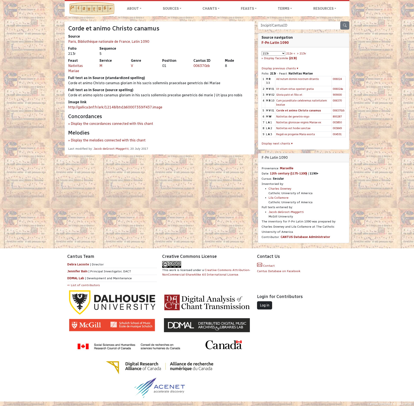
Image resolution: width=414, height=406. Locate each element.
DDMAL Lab (75, 278)
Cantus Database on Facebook (278, 271)
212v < (290, 53)
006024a (338, 88)
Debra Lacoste (78, 264)
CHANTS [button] (209, 8)
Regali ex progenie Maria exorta (295, 134)
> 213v (301, 53)
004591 (337, 134)
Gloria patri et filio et (289, 94)
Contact (268, 266)
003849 (337, 128)
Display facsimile (280, 58)
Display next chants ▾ (277, 143)
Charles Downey (279, 188)
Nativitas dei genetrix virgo (292, 116)
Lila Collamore (278, 198)
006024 (337, 79)
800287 (337, 116)
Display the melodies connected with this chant (108, 140)
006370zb (201, 66)
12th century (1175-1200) (288, 173)
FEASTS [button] (247, 8)
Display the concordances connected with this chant (112, 124)
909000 (337, 94)
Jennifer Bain (77, 271)
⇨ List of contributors (83, 285)
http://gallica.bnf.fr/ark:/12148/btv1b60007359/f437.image (115, 107)
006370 (337, 100)
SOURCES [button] (171, 8)
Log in (264, 305)
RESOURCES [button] (323, 8)
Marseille (286, 168)
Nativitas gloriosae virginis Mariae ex (298, 122)
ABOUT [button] (133, 8)
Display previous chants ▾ (280, 68)
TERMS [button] (283, 8)
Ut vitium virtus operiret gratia (295, 88)
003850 (337, 122)
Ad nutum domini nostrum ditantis (297, 79)
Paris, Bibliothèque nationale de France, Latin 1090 (108, 42)
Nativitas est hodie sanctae (293, 128)
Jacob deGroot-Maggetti (111, 149)
